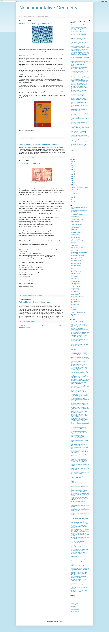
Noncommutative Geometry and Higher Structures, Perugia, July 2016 (79, 50)
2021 (72, 165)
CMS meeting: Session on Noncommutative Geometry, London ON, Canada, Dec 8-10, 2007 (79, 544)
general (72, 604)
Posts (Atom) (28, 327)
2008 (72, 199)
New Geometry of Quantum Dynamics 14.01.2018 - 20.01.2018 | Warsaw (79, 34)
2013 (72, 180)
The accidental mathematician (77, 296)
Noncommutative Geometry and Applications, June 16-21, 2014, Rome (79, 122)
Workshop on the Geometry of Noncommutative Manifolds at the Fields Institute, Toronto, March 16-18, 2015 (79, 80)
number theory (74, 609)
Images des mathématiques (77, 249)
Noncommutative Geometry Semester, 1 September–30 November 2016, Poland (79, 71)
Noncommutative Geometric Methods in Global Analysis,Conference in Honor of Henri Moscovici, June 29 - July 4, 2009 (79, 442)
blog (23, 189)
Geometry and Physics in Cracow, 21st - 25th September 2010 (79, 355)
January (74, 193)
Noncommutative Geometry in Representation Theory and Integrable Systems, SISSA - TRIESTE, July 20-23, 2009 (79, 437)
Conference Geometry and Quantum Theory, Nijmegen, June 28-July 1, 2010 (79, 374)
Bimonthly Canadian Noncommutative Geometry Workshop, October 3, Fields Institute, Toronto (79, 429)
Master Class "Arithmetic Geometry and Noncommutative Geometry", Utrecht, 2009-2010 (80, 359)
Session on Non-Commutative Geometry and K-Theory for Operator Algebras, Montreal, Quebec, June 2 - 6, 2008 (79, 520)
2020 (72, 167)
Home (19, 16)
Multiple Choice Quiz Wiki (76, 271)
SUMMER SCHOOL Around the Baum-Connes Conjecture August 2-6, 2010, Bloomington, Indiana (79, 368)
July (73, 191)
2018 (72, 171)
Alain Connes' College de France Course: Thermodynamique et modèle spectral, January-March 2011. (80, 339)
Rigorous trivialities (75, 288)
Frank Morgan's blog (75, 237)
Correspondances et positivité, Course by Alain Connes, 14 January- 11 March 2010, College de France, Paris (80, 395)
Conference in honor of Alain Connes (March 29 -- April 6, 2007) (79, 585)
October (74, 185)
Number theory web (75, 278)
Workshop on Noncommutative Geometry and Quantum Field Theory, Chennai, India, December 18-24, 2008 (80, 476)
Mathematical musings (76, 260)
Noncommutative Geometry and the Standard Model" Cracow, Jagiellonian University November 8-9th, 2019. (79, 29)
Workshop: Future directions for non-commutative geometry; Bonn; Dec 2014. (79, 84)
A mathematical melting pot (77, 214)
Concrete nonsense (75, 227)
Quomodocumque (75, 283)
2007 (72, 201)
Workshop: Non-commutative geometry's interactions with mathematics (79, 93)
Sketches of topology (75, 293)
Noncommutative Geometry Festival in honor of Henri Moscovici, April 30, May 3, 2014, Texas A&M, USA (80, 113)
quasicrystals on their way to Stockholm (34, 23)
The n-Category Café (75, 301)
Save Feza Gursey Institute (29, 164)
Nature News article (23, 55)
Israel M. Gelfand (74, 250)
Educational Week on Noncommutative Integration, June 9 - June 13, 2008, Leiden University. (80, 513)
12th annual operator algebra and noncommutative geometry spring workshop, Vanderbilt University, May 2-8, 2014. (80, 117)
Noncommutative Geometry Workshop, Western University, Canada (79, 68)
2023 (72, 161)
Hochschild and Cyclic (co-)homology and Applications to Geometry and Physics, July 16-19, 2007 (80, 569)
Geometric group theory (76, 239)
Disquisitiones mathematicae (77, 232)
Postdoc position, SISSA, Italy (77, 31)
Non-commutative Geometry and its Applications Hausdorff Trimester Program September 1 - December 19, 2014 (80, 133)
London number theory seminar (78, 255)
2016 (72, 174)
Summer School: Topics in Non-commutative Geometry (78, 96)
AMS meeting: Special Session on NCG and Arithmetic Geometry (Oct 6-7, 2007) (79, 553)
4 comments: (39, 157)
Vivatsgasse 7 (74, 309)
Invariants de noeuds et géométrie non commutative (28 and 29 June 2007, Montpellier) (79, 573)
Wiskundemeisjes (75, 314)
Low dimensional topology (76, 257)
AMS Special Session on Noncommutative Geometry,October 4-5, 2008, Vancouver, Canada (80, 484)
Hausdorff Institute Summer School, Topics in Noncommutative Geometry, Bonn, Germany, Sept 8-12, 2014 (80, 125)
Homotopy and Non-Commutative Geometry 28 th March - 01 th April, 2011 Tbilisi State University (79, 325)
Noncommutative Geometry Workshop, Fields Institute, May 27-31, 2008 (79, 491)
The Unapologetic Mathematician (78, 306)
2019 (72, 169)
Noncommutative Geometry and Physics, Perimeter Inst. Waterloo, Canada (79, 62)
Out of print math (74, 280)
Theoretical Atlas (74, 307)
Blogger (60, 621)
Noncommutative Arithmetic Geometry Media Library (39, 145)
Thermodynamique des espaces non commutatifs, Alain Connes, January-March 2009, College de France (80, 472)
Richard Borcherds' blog (76, 286)
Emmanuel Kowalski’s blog (77, 235)
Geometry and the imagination (77, 240)
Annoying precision (75, 221)
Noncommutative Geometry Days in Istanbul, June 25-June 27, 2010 (78, 383)
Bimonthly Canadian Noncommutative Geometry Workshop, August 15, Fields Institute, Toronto (79, 433)
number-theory (74, 611)
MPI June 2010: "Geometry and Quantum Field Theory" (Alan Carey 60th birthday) (80, 380)
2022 (72, 163)
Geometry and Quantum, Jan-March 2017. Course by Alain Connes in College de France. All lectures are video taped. (80, 44)
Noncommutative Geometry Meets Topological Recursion (78, 25)
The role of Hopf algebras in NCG (78, 501)
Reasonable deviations (76, 284)
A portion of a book (75, 218)
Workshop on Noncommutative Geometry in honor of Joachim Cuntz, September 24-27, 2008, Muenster (80, 494)
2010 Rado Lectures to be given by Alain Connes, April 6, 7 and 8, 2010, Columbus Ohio (80, 405)
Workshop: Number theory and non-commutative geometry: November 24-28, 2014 (80, 87)
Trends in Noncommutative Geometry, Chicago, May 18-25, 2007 (79, 580)
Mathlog (72, 268)
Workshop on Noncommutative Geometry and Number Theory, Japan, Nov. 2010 (80, 333)
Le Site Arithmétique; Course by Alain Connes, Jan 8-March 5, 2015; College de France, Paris (80, 74)
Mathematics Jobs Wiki (76, 265)
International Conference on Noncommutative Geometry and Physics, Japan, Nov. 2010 (79, 329)
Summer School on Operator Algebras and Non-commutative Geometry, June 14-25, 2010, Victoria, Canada (80, 386)
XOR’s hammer (74, 315)
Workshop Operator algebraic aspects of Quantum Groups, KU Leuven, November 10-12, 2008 (80, 480)
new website (47, 147)
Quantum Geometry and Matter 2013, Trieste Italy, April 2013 (79, 142)
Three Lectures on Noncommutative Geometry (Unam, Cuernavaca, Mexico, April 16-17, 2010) (79, 415)
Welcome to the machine (76, 311)
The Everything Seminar (76, 298)
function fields (74, 603)
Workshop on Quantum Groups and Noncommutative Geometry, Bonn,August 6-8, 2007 (80, 563)
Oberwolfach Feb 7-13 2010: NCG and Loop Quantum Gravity (79, 412)
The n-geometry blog (75, 302)
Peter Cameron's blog (75, 281)
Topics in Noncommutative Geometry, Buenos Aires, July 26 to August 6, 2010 (79, 372)
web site (30, 244)
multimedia (73, 608)
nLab (72, 275)
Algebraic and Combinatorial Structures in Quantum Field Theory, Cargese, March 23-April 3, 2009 (80, 464)
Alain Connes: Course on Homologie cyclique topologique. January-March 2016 (80, 57)
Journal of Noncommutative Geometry (79, 252)
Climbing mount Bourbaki (76, 224)
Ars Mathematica (74, 222)
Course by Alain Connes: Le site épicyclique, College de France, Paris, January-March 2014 (79, 109)
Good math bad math (75, 244)
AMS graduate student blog (77, 219)
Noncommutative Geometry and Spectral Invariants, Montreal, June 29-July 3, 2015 (80, 77)
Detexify (72, 231)
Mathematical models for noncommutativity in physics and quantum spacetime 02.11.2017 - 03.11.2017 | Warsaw (80, 37)
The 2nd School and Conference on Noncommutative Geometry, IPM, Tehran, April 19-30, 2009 (79, 451)
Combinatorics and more (76, 226)
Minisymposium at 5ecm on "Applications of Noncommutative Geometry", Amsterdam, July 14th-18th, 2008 (80, 509)
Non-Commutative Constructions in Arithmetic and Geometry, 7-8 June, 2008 (79, 523)
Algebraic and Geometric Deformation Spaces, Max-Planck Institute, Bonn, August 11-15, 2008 (80, 498)
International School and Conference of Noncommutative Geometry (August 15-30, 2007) (80, 559)
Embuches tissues (75, 234)
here (35, 240)
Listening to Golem (75, 253)
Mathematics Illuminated (76, 263)
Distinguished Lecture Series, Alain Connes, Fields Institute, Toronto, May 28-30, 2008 (80, 526)
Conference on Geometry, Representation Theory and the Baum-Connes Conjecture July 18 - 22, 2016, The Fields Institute (80, 53)
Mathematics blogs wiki (76, 262)
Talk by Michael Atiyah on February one (34, 302)
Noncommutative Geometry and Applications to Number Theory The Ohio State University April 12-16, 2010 (79, 419)
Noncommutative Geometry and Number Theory (36, 16)
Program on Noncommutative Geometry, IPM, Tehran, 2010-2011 (79, 336)
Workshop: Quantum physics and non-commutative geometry (79, 91)
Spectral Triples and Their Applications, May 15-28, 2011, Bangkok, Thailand (79, 322)
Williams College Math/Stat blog (78, 312)
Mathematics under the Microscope (78, 267)
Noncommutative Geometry (48, 7)
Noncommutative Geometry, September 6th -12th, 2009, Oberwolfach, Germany (80, 425)
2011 (72, 184)
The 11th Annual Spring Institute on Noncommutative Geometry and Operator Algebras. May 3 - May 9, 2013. (80, 146)
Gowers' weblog (74, 245)
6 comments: (33, 321)
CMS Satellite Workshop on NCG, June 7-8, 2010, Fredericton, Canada (80, 389)
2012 (72, 182)
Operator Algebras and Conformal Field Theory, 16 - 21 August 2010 (79, 365)
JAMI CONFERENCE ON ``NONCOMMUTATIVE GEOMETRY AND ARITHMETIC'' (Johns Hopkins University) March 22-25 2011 (80, 343)
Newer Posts (22, 325)
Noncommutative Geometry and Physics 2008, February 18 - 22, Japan (79, 541)
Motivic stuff (73, 270)
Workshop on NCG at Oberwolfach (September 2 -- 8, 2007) (78, 556)
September (74, 189)
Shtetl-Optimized (74, 291)
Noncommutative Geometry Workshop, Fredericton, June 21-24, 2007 (79, 577)
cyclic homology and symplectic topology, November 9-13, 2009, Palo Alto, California (80, 423)
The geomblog (74, 299)
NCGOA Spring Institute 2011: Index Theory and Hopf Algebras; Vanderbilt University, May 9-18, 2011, (80, 348)
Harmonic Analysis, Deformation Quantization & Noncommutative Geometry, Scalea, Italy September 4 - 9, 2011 (80, 352)
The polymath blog (75, 304)
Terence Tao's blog (75, 294)
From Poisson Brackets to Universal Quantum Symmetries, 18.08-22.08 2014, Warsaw (80, 99)
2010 (72, 196)
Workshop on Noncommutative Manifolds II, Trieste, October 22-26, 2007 (80, 550)
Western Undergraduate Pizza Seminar (79, 213)
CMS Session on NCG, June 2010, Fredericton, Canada (78, 392)
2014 (72, 178)
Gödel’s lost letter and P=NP (77, 247)
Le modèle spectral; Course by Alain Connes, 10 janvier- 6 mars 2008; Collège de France (80, 534)
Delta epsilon (74, 229)
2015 (72, 176)
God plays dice (74, 242)
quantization (73, 613)
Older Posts (61, 325)
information (73, 606)
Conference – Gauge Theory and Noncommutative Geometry (78, 59)
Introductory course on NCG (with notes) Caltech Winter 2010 (79, 377)
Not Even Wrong (74, 276)
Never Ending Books (75, 273)
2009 (72, 197)
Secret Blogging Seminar (76, 289)
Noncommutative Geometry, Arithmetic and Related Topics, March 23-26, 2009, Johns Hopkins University (80, 468)
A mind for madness (75, 216)
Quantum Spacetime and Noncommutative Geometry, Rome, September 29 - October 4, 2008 (80, 488)
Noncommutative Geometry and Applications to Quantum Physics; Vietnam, (80, 47)
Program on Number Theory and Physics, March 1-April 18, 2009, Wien (80, 445)
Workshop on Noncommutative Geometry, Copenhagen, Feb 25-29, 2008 (80, 538)
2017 (72, 173)
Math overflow (74, 258)
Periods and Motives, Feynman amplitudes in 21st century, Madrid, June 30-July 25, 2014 (80, 129)
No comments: (38, 138)
